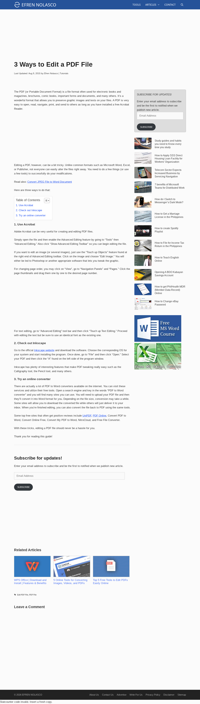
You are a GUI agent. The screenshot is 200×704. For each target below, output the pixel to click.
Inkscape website (44, 350)
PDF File (33, 595)
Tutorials (64, 73)
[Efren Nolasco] (18, 4)
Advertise (121, 694)
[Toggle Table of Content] (45, 200)
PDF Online (99, 415)
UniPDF (86, 415)
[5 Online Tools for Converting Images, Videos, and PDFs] (71, 566)
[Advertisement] (100, 34)
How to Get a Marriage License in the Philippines (169, 215)
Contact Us (108, 694)
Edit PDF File (22, 595)
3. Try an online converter (31, 215)
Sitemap (182, 694)
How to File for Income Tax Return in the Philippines (169, 244)
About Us (94, 694)
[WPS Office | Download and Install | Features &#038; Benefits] (32, 566)
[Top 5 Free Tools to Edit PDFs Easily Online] (111, 566)
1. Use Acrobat (24, 205)
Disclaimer (168, 694)
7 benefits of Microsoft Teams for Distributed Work (170, 186)
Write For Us (136, 694)
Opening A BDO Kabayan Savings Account (169, 274)
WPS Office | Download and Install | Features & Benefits (30, 582)
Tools (136, 4)
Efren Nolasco (39, 5)
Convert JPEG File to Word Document (49, 181)
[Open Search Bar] (182, 4)
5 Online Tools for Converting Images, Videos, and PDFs (70, 582)
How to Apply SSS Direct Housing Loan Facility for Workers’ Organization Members (168, 158)
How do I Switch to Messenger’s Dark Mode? (169, 201)
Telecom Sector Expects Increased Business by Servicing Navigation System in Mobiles (168, 173)
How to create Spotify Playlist (166, 230)
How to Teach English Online (167, 259)
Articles (150, 4)
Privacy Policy (153, 694)
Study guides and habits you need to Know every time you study (168, 144)
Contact (170, 4)
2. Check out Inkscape (29, 210)
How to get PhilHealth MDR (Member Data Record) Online (170, 290)
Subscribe (23, 487)
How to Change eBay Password (166, 303)
